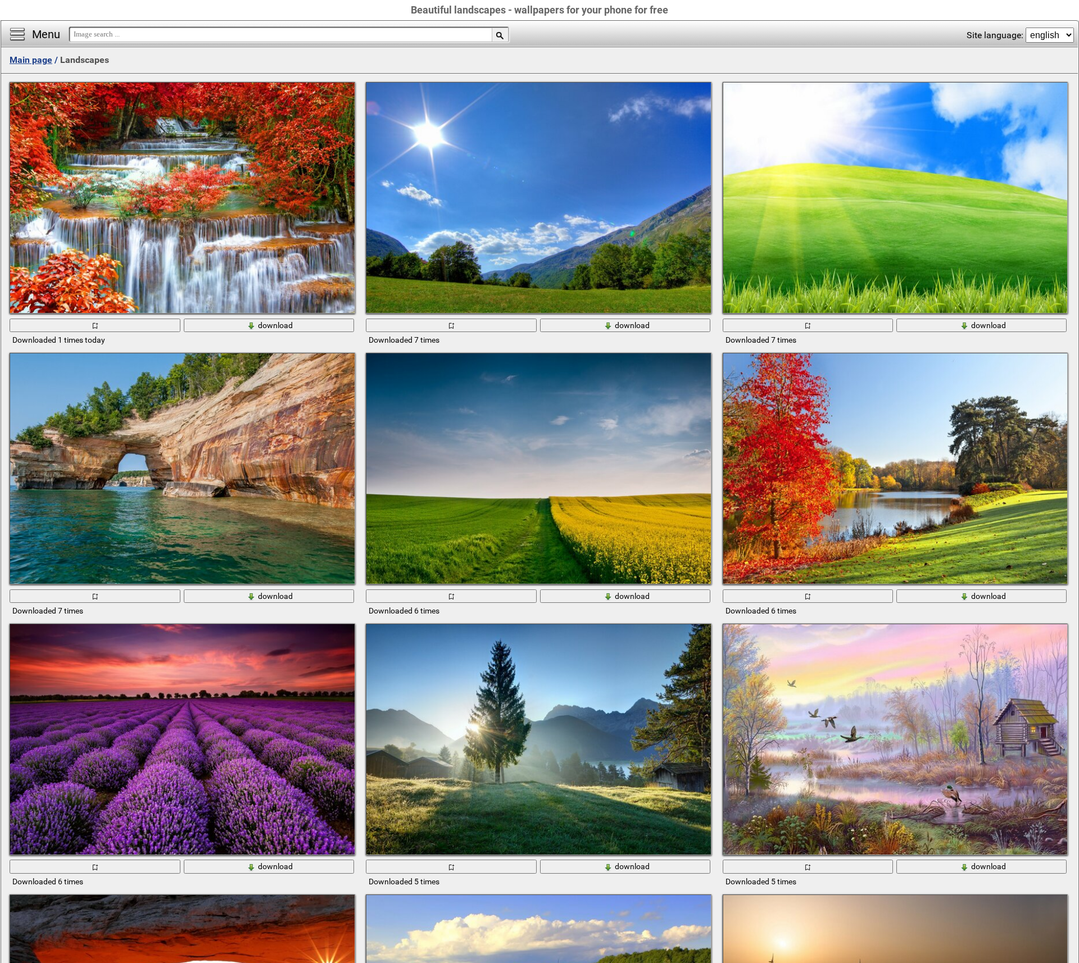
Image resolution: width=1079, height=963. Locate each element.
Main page (31, 59)
